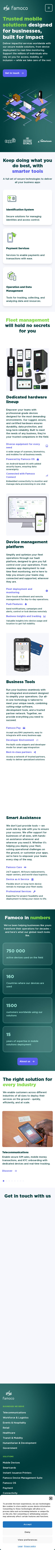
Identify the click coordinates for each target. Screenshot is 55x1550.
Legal (20, 1546)
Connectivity (10, 1493)
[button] (50, 1498)
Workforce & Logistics (15, 1418)
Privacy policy (30, 1546)
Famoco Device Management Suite (22, 1478)
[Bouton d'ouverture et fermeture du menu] (48, 8)
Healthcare (9, 1433)
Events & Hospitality (14, 1423)
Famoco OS (9, 1483)
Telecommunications (14, 1413)
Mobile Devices (11, 1463)
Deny (27, 1532)
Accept (28, 1524)
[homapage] (27, 1395)
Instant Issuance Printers (17, 1473)
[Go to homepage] (15, 7)
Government (10, 1448)
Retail (6, 1428)
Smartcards (9, 1468)
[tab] (3, 1181)
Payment (8, 1488)
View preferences (27, 1540)
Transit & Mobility (13, 1438)
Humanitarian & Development (19, 1443)
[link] (27, 1142)
